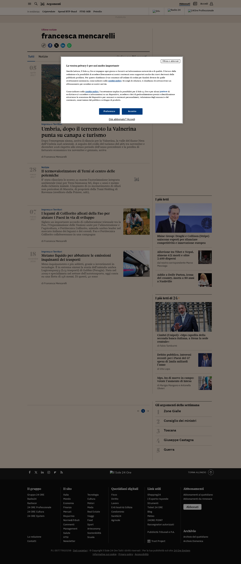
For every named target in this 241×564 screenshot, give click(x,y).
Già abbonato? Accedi (122, 119)
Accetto (132, 111)
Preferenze (109, 111)
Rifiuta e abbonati (170, 61)
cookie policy (114, 81)
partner (163, 91)
